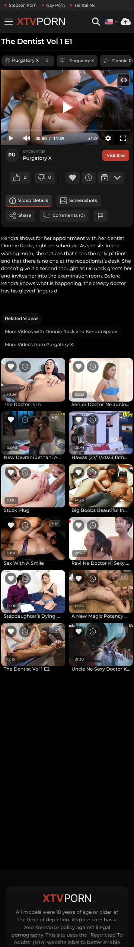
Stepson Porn (22, 5)
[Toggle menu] (8, 22)
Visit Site (116, 155)
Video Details (33, 200)
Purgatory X (81, 60)
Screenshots (83, 200)
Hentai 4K (84, 5)
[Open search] (95, 21)
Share (24, 215)
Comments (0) (68, 215)
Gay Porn (55, 5)
